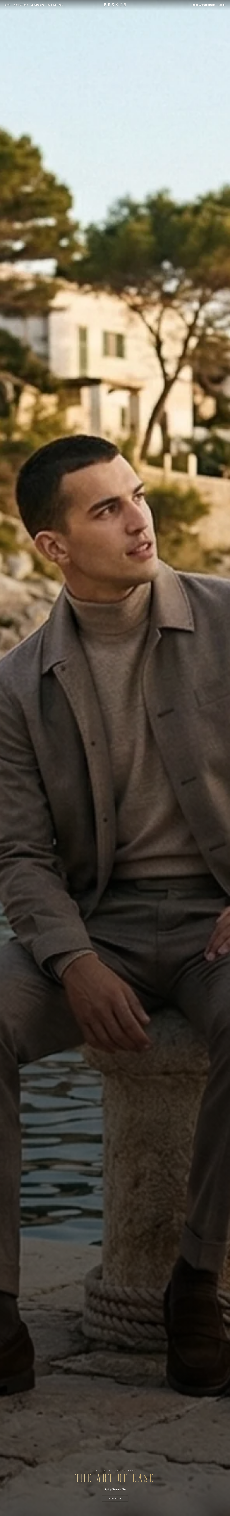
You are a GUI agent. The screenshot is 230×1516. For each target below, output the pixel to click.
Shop (7, 5)
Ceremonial (37, 5)
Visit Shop (115, 1499)
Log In (222, 5)
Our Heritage (55, 5)
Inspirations (20, 5)
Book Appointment (204, 5)
